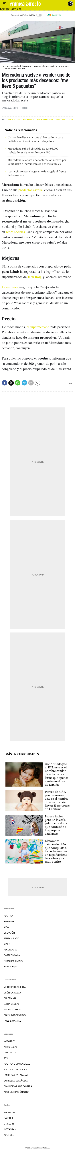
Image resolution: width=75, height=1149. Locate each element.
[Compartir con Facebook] (4, 382)
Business (9, 921)
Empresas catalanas (16, 1075)
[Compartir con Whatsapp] (17, 382)
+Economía (10, 949)
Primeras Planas (13, 960)
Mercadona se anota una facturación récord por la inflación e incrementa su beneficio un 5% (37, 162)
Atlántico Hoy (12, 1009)
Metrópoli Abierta (15, 987)
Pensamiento (11, 938)
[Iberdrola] (54, 15)
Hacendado (29, 120)
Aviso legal (10, 1046)
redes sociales (15, 231)
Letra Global (11, 1003)
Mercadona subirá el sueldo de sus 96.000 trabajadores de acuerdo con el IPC (33, 150)
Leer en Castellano (10, 8)
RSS (6, 1058)
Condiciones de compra (18, 1086)
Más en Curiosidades (22, 754)
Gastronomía (12, 955)
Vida (6, 927)
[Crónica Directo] (38, 3)
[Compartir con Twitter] (11, 383)
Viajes (7, 944)
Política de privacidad (17, 1063)
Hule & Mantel (12, 1020)
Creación (9, 932)
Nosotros (9, 1041)
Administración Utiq (16, 1091)
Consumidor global (16, 1015)
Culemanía (10, 998)
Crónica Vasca (12, 992)
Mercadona (14, 120)
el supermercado (38, 327)
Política (8, 915)
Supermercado (45, 120)
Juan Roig (60, 120)
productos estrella (30, 189)
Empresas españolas (16, 1080)
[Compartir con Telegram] (24, 382)
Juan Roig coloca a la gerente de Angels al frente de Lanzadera (37, 173)
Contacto (9, 1052)
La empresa (10, 287)
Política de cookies (15, 1069)
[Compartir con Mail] (31, 382)
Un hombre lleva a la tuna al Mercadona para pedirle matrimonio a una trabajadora (35, 139)
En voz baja (10, 966)
